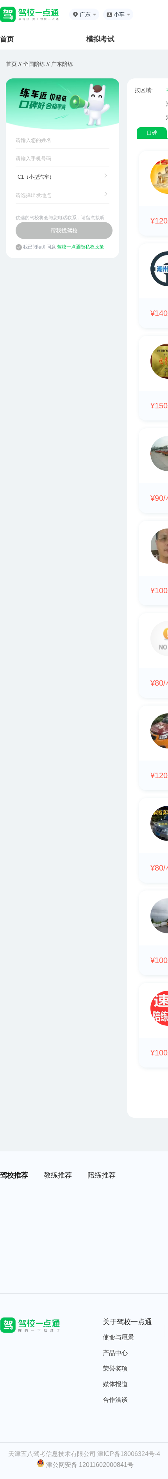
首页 (7, 39)
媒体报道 (115, 1384)
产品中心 (115, 1353)
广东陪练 (62, 64)
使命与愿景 (118, 1337)
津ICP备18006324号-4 (128, 1454)
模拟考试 (100, 39)
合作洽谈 (115, 1399)
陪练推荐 (102, 1175)
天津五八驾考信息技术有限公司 (52, 1454)
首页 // (13, 64)
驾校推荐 (14, 1175)
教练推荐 (58, 1175)
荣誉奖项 (115, 1368)
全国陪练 (34, 64)
